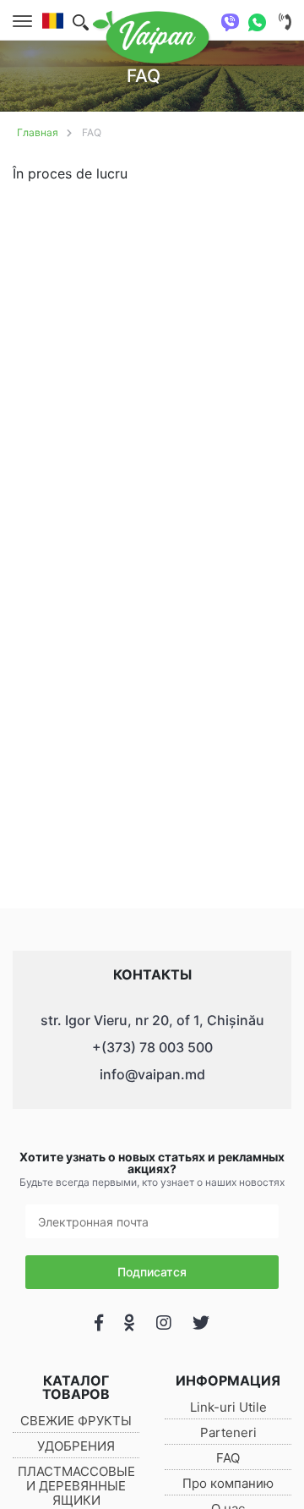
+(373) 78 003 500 (152, 1047)
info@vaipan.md (152, 1074)
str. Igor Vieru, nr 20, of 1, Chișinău (152, 1020)
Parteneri (228, 1432)
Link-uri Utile (228, 1407)
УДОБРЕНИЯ (76, 1446)
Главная (37, 132)
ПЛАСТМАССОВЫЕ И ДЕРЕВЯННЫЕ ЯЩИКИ (76, 1485)
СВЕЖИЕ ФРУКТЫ (76, 1421)
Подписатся (152, 1272)
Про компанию (228, 1483)
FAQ (91, 132)
